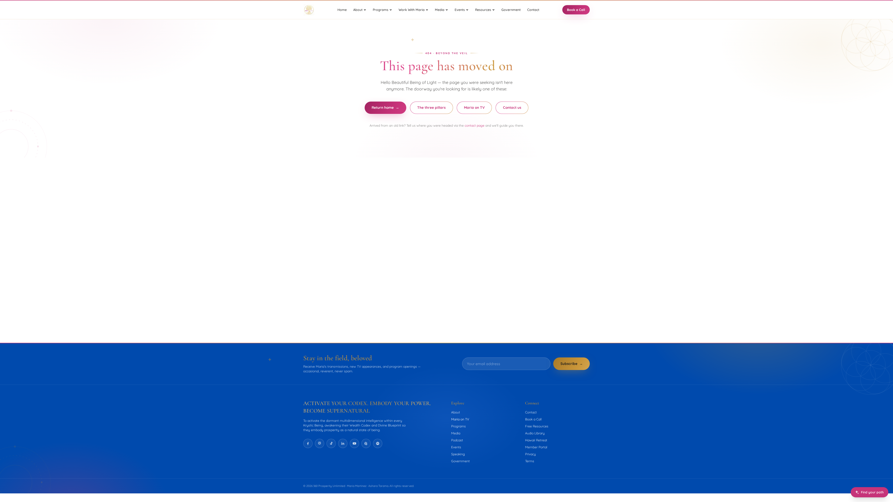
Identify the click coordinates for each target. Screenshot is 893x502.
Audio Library (535, 433)
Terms (529, 461)
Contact (533, 10)
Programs (458, 426)
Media (455, 433)
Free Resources (536, 426)
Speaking (458, 454)
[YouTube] (354, 443)
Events (456, 447)
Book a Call (576, 10)
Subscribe (571, 363)
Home (342, 10)
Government (511, 10)
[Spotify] (377, 443)
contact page (474, 125)
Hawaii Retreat (536, 440)
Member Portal (536, 447)
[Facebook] (308, 443)
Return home (385, 107)
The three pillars (431, 107)
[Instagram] (319, 443)
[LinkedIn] (342, 443)
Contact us (512, 107)
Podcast (457, 440)
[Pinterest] (366, 443)
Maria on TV (474, 107)
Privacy (530, 454)
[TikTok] (331, 443)
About (455, 412)
